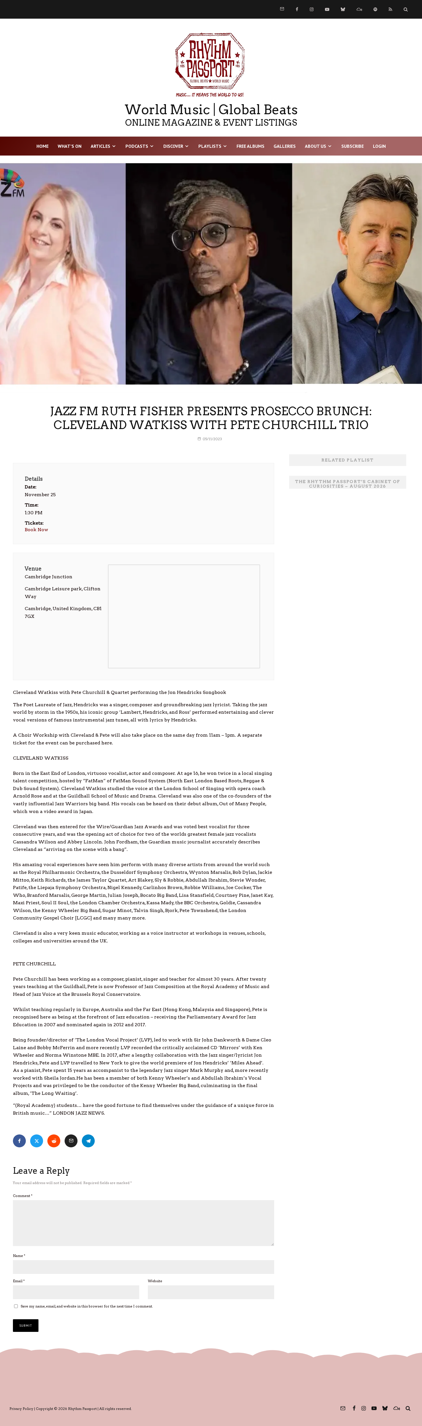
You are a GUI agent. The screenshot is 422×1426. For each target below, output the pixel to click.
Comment (22, 1196)
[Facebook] (297, 9)
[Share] (19, 1140)
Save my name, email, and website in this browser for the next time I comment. (87, 1306)
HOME (42, 146)
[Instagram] (311, 9)
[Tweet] (36, 1140)
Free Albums (250, 146)
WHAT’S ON (70, 146)
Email (19, 1281)
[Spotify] (375, 9)
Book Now (36, 529)
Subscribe (352, 146)
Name (19, 1256)
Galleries (285, 146)
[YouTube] (327, 9)
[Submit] (53, 1140)
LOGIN (379, 146)
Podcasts (136, 146)
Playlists (209, 146)
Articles (100, 146)
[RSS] (390, 9)
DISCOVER (173, 146)
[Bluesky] (343, 9)
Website (155, 1281)
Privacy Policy (21, 1408)
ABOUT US (315, 146)
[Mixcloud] (359, 9)
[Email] (71, 1140)
